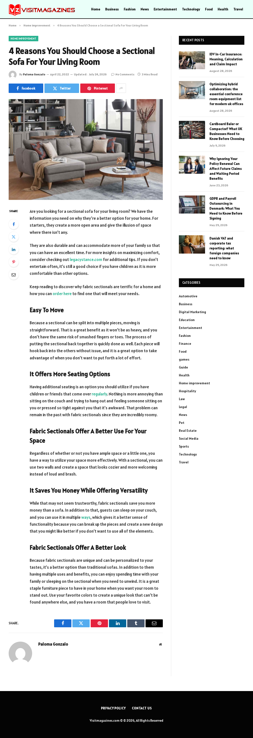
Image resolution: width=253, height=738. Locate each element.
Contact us (142, 708)
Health (223, 9)
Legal (183, 407)
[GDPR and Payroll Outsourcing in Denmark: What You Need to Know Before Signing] (192, 204)
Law (182, 399)
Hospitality (187, 391)
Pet (181, 422)
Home (95, 9)
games (184, 359)
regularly (99, 394)
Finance (185, 343)
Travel (238, 9)
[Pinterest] (14, 262)
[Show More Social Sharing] (121, 88)
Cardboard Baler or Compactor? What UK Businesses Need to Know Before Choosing (227, 131)
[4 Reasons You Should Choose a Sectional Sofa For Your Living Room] (86, 149)
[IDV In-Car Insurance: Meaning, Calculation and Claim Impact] (192, 60)
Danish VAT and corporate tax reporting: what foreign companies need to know (224, 248)
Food (209, 9)
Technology (191, 9)
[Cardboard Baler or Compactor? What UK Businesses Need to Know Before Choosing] (192, 130)
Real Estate (188, 430)
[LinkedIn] (14, 249)
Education (187, 320)
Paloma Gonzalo (34, 74)
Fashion (130, 9)
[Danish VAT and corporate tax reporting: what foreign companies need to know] (192, 244)
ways (85, 517)
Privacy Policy (113, 708)
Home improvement (23, 38)
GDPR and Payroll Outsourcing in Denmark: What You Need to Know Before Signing (226, 208)
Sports (184, 446)
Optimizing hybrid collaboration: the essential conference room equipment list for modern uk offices (226, 94)
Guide (183, 367)
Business (112, 9)
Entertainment (165, 9)
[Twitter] (14, 237)
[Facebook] (14, 224)
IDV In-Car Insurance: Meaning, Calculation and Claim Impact (226, 59)
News (145, 9)
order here (62, 293)
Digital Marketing (192, 312)
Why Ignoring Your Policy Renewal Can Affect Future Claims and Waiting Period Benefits (226, 168)
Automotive (188, 296)
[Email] (14, 275)
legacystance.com (86, 259)
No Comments (124, 74)
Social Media (188, 438)
